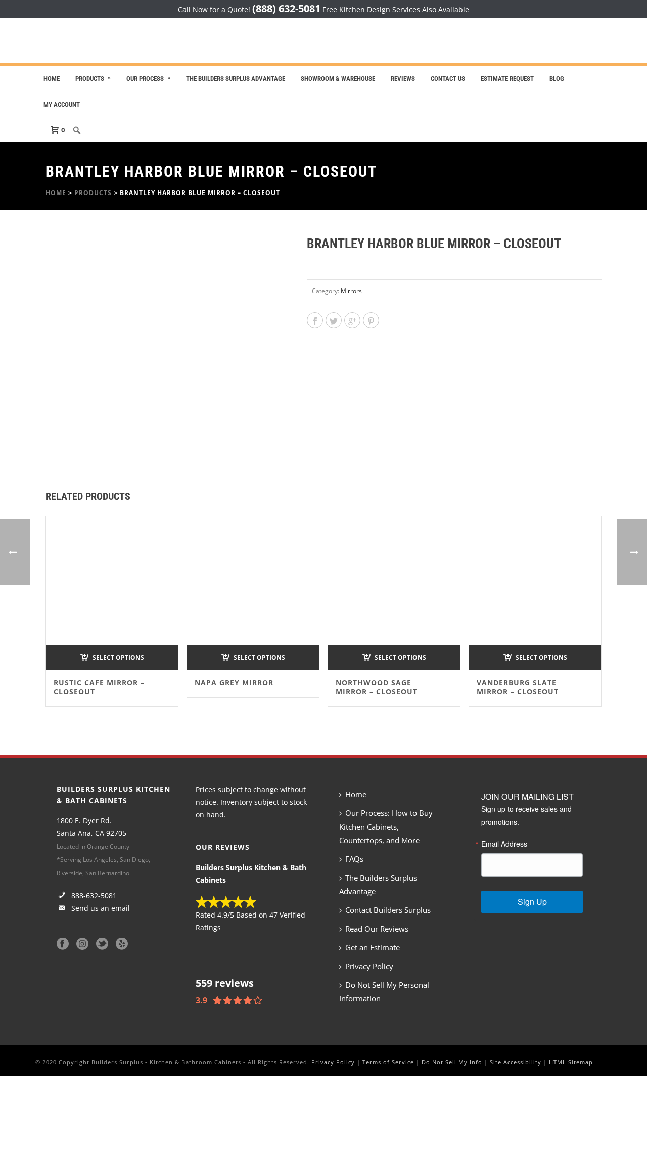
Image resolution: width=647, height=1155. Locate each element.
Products (89, 78)
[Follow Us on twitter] (102, 944)
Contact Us (448, 78)
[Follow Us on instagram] (82, 944)
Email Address (504, 843)
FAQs (354, 859)
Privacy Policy (369, 966)
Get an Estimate (372, 947)
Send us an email (99, 908)
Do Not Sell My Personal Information (384, 991)
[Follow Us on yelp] (122, 944)
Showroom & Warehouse (338, 78)
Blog (556, 78)
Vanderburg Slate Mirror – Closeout (518, 687)
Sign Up (532, 901)
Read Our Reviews (376, 929)
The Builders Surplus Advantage (235, 78)
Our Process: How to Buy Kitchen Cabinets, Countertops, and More (386, 826)
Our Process (145, 78)
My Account (61, 104)
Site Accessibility (515, 1062)
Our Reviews (223, 847)
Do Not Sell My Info (452, 1062)
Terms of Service (388, 1062)
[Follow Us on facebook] (63, 944)
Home (51, 78)
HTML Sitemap (571, 1062)
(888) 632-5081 (286, 8)
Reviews (403, 78)
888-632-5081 (93, 895)
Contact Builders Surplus (388, 910)
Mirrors (351, 290)
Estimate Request (507, 78)
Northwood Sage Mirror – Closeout (377, 687)
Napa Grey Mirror (234, 682)
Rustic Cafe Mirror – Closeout (99, 687)
